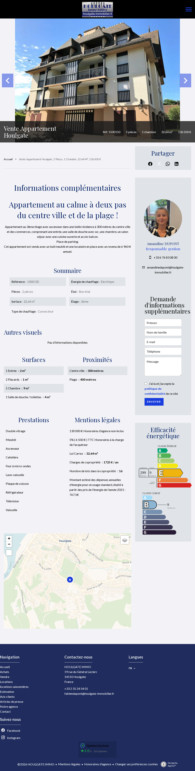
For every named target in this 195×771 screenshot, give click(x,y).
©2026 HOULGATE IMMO (36, 764)
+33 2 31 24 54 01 (76, 688)
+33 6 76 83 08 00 (165, 257)
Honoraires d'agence (97, 764)
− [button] (9, 544)
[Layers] (125, 540)
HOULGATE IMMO (77, 667)
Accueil (8, 159)
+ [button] (9, 538)
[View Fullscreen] (9, 553)
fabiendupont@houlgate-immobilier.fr (89, 693)
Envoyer (154, 401)
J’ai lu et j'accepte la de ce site (161, 388)
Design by (172, 764)
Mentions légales (69, 764)
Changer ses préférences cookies (136, 764)
